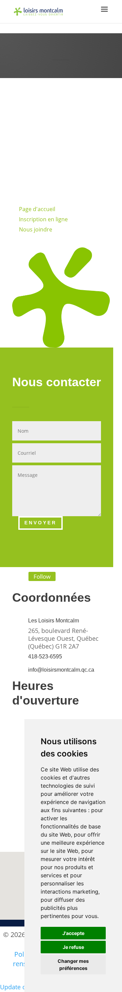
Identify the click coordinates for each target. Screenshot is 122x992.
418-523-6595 (45, 656)
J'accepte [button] (73, 933)
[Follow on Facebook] (12, 576)
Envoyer (40, 522)
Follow (42, 576)
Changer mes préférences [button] (73, 964)
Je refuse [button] (73, 947)
